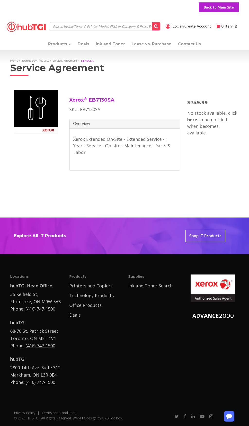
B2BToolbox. (112, 418)
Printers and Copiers (91, 286)
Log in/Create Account (191, 26)
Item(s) (229, 26)
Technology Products (35, 60)
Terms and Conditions (59, 412)
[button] (124, 124)
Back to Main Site (219, 7)
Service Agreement (65, 60)
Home (14, 60)
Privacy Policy (24, 412)
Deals (75, 315)
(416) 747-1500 (40, 309)
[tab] (125, 124)
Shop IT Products (205, 235)
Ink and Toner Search (150, 286)
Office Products (85, 305)
